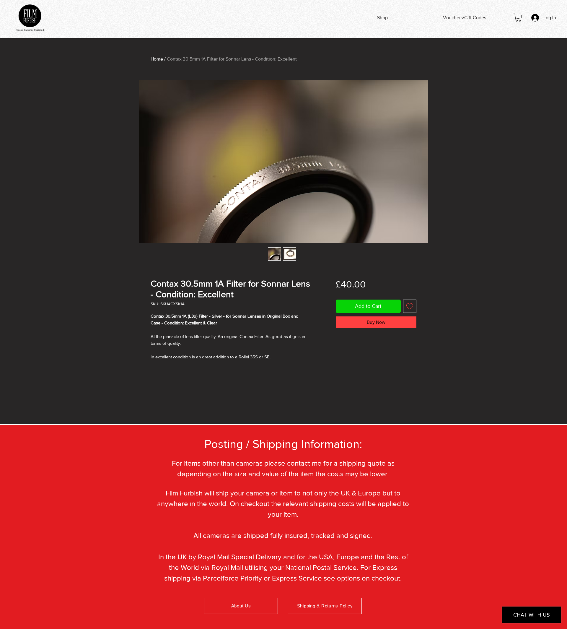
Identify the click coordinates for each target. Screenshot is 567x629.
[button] (518, 18)
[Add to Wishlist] (409, 306)
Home (157, 58)
